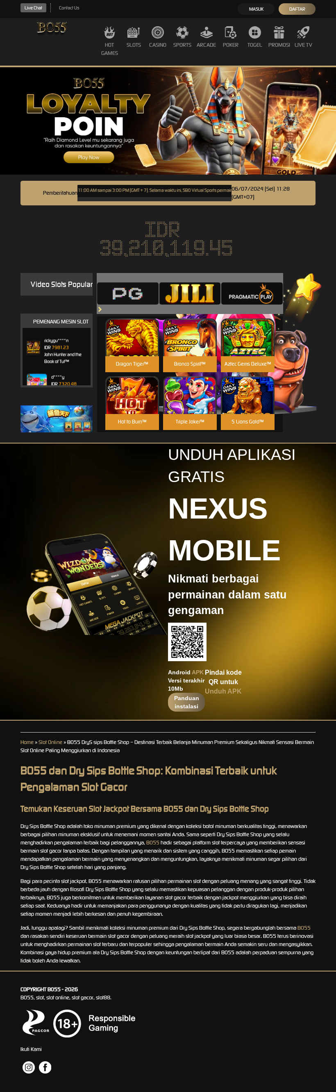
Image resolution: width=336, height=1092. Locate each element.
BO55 (152, 842)
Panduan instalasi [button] (186, 702)
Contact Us (69, 8)
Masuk (256, 9)
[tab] (128, 293)
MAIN (132, 346)
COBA (132, 327)
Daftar (297, 9)
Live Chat (33, 8)
